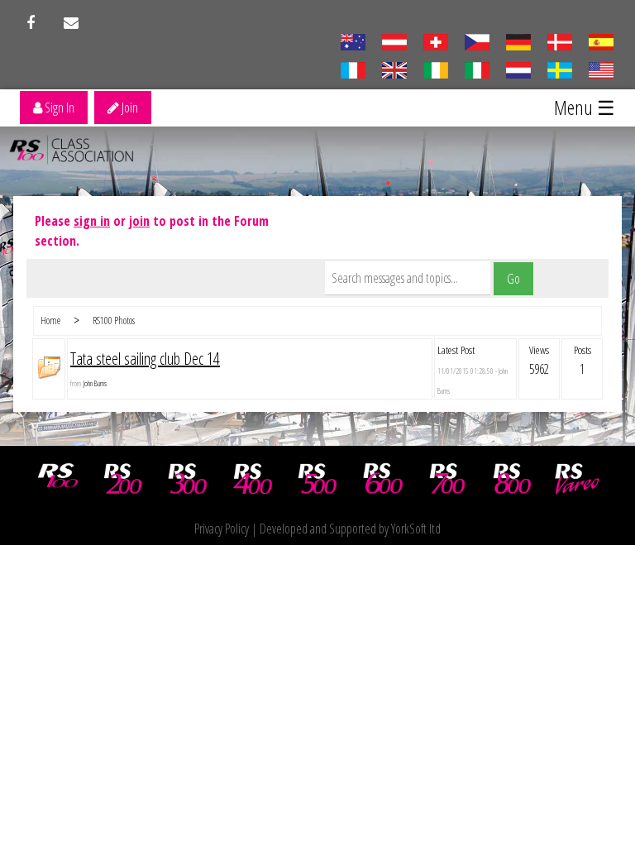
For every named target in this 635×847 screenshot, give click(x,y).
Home (50, 320)
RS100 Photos (114, 320)
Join (128, 107)
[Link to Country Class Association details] (353, 40)
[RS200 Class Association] (123, 479)
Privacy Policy (221, 528)
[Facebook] (30, 23)
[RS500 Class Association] (317, 479)
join (139, 221)
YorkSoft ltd (416, 528)
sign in (92, 221)
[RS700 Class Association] (447, 479)
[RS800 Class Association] (512, 479)
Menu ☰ (584, 107)
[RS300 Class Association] (187, 479)
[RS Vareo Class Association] (577, 479)
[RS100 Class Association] (57, 479)
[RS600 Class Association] (382, 479)
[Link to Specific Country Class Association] (394, 69)
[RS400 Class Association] (253, 479)
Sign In (58, 107)
